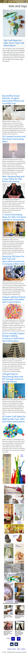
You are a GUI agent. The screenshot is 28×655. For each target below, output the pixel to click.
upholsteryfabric (15, 536)
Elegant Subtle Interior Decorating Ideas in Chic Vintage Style (19, 616)
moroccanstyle (7, 506)
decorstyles (21, 501)
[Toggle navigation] (25, 1)
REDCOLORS (7, 470)
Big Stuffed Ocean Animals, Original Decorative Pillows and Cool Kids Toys (13, 99)
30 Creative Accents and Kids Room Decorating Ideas (13, 139)
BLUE (7, 463)
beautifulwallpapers (19, 522)
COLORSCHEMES (7, 482)
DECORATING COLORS (7, 455)
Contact (23, 649)
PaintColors (22, 455)
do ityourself (6, 590)
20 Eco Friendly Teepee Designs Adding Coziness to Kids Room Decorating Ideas (13, 337)
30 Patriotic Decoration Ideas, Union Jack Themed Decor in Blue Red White (8, 633)
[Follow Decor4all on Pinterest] (18, 638)
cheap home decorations (12, 492)
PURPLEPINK (7, 467)
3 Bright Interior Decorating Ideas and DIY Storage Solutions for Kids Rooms (12, 378)
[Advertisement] (14, 79)
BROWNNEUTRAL (7, 479)
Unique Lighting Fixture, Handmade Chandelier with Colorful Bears (14, 299)
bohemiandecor (21, 585)
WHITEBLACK (7, 458)
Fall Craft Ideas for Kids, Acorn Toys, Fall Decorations (14, 43)
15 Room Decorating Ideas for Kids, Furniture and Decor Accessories (14, 217)
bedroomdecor (7, 546)
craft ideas (8, 567)
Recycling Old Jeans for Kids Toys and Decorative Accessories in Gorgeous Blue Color (13, 260)
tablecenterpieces (18, 546)
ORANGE (7, 472)
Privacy (10, 649)
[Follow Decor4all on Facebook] (13, 638)
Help (18, 649)
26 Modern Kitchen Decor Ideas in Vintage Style (8, 616)
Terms (14, 649)
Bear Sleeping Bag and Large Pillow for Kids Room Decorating (13, 179)
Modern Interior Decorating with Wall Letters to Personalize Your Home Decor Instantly (19, 633)
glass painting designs (13, 574)
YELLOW (7, 475)
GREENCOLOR (7, 461)
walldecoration (21, 525)
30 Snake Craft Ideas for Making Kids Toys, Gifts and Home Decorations (14, 419)
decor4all (12, 2)
